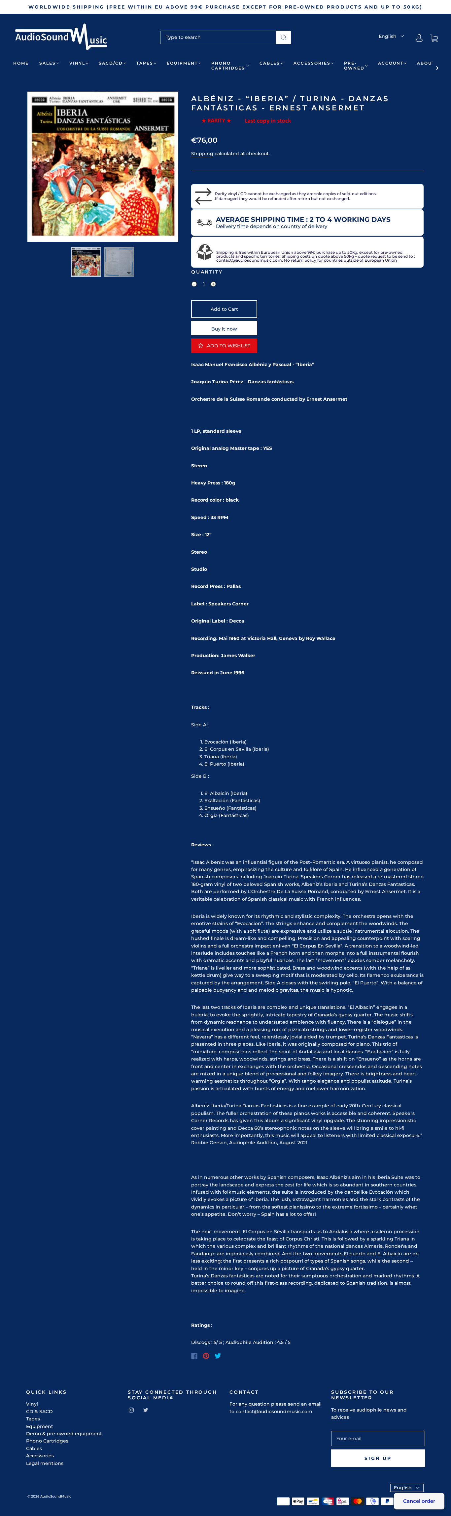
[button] (42, 168)
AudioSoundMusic (55, 1496)
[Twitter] (218, 1356)
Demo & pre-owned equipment (64, 1434)
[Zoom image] (102, 168)
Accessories (312, 63)
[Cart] (434, 38)
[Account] (419, 38)
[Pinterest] (206, 1356)
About (426, 63)
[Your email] (378, 1438)
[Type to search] (218, 37)
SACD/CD (111, 63)
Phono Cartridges (228, 66)
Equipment (182, 63)
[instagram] (131, 1410)
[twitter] (145, 1410)
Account (390, 63)
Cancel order (419, 1501)
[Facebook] (194, 1356)
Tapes (144, 63)
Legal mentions (44, 1463)
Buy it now (224, 329)
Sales (47, 63)
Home (21, 63)
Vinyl (77, 63)
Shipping (202, 154)
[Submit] (283, 37)
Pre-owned (354, 66)
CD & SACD (39, 1411)
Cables (270, 63)
